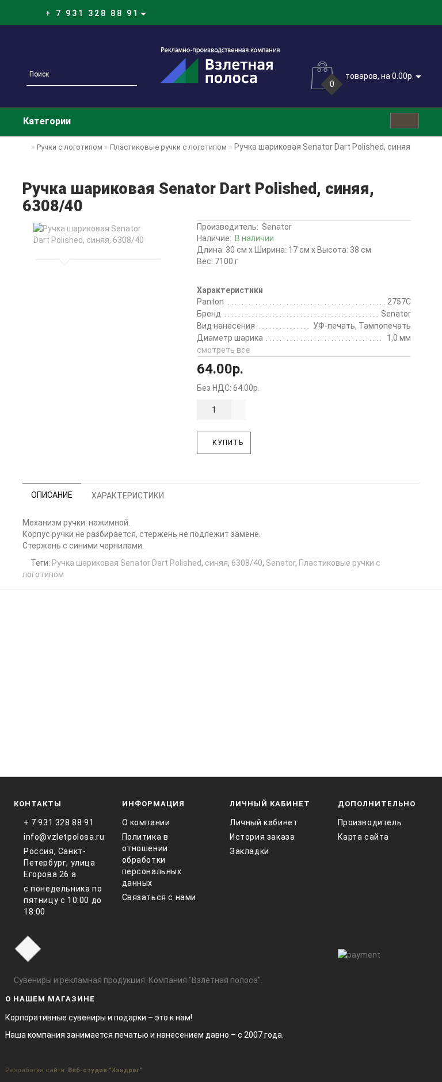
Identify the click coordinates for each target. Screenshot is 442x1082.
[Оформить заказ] (407, 13)
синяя (216, 562)
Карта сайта (364, 836)
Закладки (249, 851)
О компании (146, 822)
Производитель (370, 822)
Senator (277, 226)
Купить (226, 443)
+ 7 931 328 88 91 (59, 822)
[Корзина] (393, 13)
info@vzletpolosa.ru (64, 836)
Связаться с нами (159, 897)
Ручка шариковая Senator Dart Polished (126, 562)
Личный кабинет (264, 822)
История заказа (262, 836)
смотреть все (223, 350)
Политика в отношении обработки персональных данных (152, 859)
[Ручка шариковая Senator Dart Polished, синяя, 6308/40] (96, 234)
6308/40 (246, 562)
